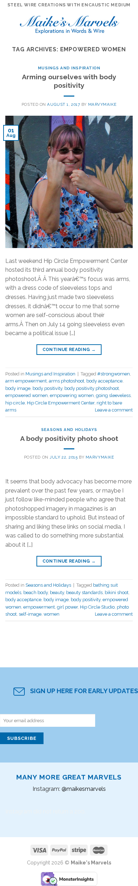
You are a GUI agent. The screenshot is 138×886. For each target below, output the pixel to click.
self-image (30, 614)
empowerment (39, 607)
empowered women (26, 395)
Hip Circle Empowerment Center (60, 402)
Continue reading (69, 349)
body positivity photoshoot (91, 388)
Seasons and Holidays (69, 429)
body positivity (47, 388)
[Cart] (129, 23)
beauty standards (84, 592)
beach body (35, 592)
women (51, 614)
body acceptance (104, 381)
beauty (57, 592)
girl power (67, 607)
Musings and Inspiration (69, 67)
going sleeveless (113, 395)
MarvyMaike (102, 104)
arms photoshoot (66, 381)
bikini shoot (116, 592)
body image (17, 388)
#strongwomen (113, 373)
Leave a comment (114, 410)
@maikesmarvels (84, 789)
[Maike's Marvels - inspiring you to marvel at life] (69, 23)
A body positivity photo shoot (69, 438)
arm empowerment (26, 381)
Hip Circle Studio (97, 607)
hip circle (15, 402)
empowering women (72, 395)
